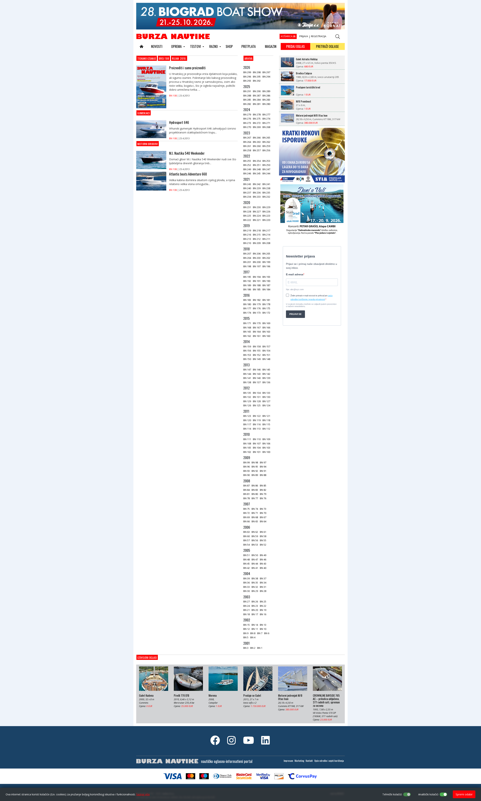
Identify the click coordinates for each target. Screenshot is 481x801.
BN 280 (266, 104)
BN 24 (246, 606)
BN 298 (257, 72)
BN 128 (257, 401)
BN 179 (257, 304)
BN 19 (263, 610)
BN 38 (255, 578)
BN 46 (263, 559)
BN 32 (255, 587)
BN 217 (266, 230)
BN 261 (247, 146)
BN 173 (257, 312)
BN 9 (245, 633)
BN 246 (247, 173)
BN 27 (246, 601)
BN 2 (252, 648)
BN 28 (263, 591)
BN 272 (257, 123)
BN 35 (255, 582)
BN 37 (263, 578)
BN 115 (266, 424)
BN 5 (245, 637)
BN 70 (263, 513)
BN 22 (263, 606)
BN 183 (247, 300)
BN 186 (247, 289)
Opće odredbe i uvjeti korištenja (329, 761)
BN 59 (255, 536)
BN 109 (266, 439)
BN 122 (257, 416)
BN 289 (266, 91)
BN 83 (255, 490)
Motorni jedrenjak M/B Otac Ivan (311, 115)
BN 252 (247, 165)
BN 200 (257, 262)
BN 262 (266, 142)
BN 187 (266, 285)
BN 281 (257, 104)
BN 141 (247, 378)
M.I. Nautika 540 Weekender (187, 153)
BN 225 (247, 215)
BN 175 (266, 308)
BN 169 (266, 323)
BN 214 (266, 234)
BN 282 (247, 104)
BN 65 (255, 521)
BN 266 (257, 137)
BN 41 (255, 568)
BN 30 (246, 591)
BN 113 (257, 428)
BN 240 (247, 188)
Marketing (299, 761)
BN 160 (266, 336)
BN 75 (246, 508)
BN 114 (247, 428)
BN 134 (257, 392)
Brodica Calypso (304, 73)
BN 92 (255, 471)
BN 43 (263, 563)
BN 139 (266, 378)
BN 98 (255, 462)
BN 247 (266, 169)
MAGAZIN (270, 46)
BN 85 (263, 485)
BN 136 (266, 382)
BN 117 (247, 424)
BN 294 (266, 76)
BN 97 (263, 462)
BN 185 (257, 289)
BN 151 (266, 355)
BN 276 (247, 118)
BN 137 (257, 382)
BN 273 (247, 123)
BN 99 (246, 462)
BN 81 (246, 494)
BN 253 (266, 161)
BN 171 (247, 323)
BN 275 (257, 118)
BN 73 (263, 508)
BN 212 (257, 239)
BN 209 (257, 243)
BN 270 (247, 127)
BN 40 (263, 568)
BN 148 (266, 359)
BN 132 (247, 397)
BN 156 (247, 350)
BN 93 (246, 471)
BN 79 (263, 494)
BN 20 (255, 610)
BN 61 (263, 532)
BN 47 (255, 559)
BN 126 (247, 405)
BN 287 (257, 95)
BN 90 (246, 475)
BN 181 (266, 300)
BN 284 (257, 99)
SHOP (229, 46)
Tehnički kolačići (392, 794)
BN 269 (257, 127)
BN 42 (246, 568)
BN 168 (247, 327)
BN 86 (255, 485)
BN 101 (257, 452)
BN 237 (247, 192)
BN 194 (257, 277)
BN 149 (257, 359)
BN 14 (255, 624)
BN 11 (255, 629)
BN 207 (247, 253)
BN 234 (247, 196)
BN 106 (266, 443)
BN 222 (247, 220)
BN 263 (257, 142)
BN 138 (247, 382)
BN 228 (247, 211)
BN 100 (266, 452)
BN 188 (257, 285)
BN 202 (266, 258)
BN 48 (246, 559)
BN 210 (247, 243)
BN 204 (247, 258)
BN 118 (266, 420)
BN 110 (257, 439)
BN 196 (266, 266)
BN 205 (266, 253)
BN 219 (247, 230)
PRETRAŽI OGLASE (327, 46)
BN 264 (247, 142)
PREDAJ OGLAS (295, 46)
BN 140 (257, 378)
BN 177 (247, 308)
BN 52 (263, 544)
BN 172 (266, 312)
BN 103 (266, 447)
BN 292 (257, 80)
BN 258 (247, 150)
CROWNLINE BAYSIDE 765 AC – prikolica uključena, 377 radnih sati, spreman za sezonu (326, 701)
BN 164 (257, 331)
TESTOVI (195, 46)
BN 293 (247, 80)
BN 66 (246, 521)
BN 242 (257, 184)
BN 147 (247, 369)
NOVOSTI (156, 46)
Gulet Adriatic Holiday (306, 59)
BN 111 (247, 439)
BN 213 (247, 239)
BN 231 (247, 207)
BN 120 (247, 420)
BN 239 (257, 188)
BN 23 (255, 606)
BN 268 (266, 127)
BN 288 (247, 95)
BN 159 (247, 346)
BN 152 (257, 355)
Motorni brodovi (147, 144)
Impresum (288, 761)
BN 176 (257, 308)
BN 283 (266, 99)
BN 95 (255, 466)
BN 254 (257, 161)
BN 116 (257, 424)
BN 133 (266, 392)
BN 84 (246, 490)
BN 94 (263, 466)
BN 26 (255, 601)
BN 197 (257, 266)
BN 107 (257, 443)
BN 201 (247, 262)
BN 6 (266, 633)
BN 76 (263, 498)
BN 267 (247, 137)
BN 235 (266, 192)
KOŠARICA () (288, 36)
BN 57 (246, 540)
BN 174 (247, 312)
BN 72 (246, 513)
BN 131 (257, 397)
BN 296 (247, 76)
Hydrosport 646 (179, 122)
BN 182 (257, 300)
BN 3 (245, 648)
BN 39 (246, 578)
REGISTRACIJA (318, 36)
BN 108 (173, 95)
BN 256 (266, 150)
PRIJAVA (303, 36)
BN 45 (246, 563)
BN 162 (247, 336)
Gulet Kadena (146, 695)
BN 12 (246, 629)
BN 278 (257, 114)
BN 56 (255, 540)
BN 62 (255, 532)
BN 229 (266, 207)
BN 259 (266, 146)
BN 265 (266, 137)
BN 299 (247, 72)
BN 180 (247, 304)
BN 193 (266, 277)
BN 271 (266, 123)
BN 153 (247, 355)
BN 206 (257, 253)
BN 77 (255, 498)
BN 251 (257, 165)
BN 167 (257, 327)
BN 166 (266, 327)
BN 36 (246, 582)
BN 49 (263, 555)
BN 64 (263, 521)
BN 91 (263, 471)
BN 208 (266, 243)
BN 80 (255, 494)
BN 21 (246, 610)
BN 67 (263, 517)
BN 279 (247, 114)
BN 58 (263, 536)
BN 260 (257, 146)
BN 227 (257, 211)
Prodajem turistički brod (308, 87)
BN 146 (257, 369)
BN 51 (246, 555)
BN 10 (263, 629)
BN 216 (247, 234)
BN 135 (247, 392)
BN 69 (246, 517)
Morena (213, 695)
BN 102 (247, 452)
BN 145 (266, 369)
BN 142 (266, 374)
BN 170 (257, 323)
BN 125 (257, 405)
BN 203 (257, 258)
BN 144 (247, 374)
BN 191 (257, 281)
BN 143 (257, 374)
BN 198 (247, 266)
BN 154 (266, 350)
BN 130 (266, 397)
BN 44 (255, 563)
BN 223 (266, 215)
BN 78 (246, 498)
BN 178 (266, 304)
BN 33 (246, 587)
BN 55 (263, 540)
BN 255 (247, 161)
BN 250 (266, 165)
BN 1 (259, 648)
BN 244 (266, 173)
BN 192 (247, 281)
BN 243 (247, 184)
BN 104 (257, 447)
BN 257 (257, 150)
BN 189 (247, 285)
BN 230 (257, 207)
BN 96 (246, 466)
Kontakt (309, 761)
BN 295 (257, 76)
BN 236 (257, 192)
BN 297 (266, 72)
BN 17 (255, 614)
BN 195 (247, 277)
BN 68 (255, 517)
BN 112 (266, 428)
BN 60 (246, 536)
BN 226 (266, 211)
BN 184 (266, 289)
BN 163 (266, 331)
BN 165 (247, 331)
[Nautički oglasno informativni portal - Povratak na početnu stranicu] (173, 36)
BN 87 (246, 485)
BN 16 (263, 614)
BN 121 (266, 416)
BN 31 (263, 587)
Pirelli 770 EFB (181, 695)
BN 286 (266, 95)
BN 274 (266, 118)
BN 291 (247, 91)
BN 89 (255, 475)
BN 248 (257, 169)
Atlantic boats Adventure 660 (188, 174)
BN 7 (259, 633)
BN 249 (247, 169)
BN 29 (255, 591)
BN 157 (266, 346)
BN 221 (257, 220)
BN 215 (257, 234)
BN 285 (247, 99)
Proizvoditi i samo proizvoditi (187, 67)
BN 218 (257, 230)
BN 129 (247, 401)
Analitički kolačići (428, 794)
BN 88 (263, 475)
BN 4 (252, 637)
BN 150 (247, 359)
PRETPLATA (248, 46)
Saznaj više (143, 794)
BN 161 (257, 336)
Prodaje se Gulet (252, 695)
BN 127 (266, 401)
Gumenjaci (143, 113)
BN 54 (246, 544)
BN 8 (252, 633)
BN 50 (255, 555)
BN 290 (257, 91)
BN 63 (246, 532)
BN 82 (263, 490)
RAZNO (213, 46)
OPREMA (176, 46)
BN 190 (266, 281)
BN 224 (257, 215)
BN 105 (247, 447)
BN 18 (246, 614)
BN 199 (266, 262)
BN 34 (263, 582)
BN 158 (257, 346)
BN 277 (266, 114)
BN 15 (246, 624)
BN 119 (257, 420)
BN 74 (255, 508)
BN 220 (266, 220)
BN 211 (266, 239)
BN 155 (257, 350)
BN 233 (257, 196)
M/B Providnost (303, 101)
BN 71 (255, 513)
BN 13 (263, 624)
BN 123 (247, 416)
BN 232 (266, 196)
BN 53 (255, 544)
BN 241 (266, 184)
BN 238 (266, 188)
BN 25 (263, 601)
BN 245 (257, 173)
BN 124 (266, 405)
